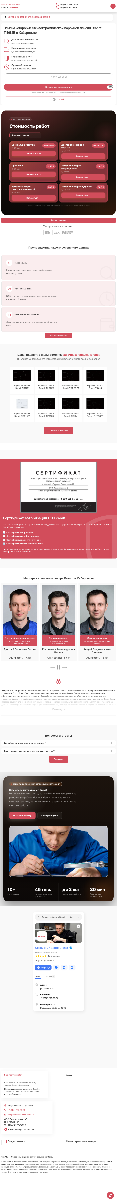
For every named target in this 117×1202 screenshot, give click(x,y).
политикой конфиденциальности (71, 93)
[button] (53, 667)
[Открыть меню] (113, 6)
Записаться (32, 153)
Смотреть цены (49, 815)
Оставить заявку (22, 815)
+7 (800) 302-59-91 (69, 7)
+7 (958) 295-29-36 (69, 4)
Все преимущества (58, 335)
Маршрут (45, 967)
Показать (58, 759)
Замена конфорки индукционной (71, 167)
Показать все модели (58, 430)
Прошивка (17, 165)
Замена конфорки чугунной (76, 186)
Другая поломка (58, 220)
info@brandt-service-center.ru (21, 1114)
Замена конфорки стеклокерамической (23, 188)
